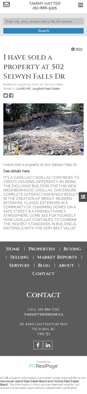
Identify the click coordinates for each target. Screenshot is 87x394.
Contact (43, 274)
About (66, 265)
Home (13, 249)
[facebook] (38, 346)
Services (19, 265)
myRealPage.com (44, 366)
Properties (41, 249)
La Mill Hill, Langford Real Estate (38, 88)
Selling (19, 257)
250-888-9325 (45, 8)
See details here (16, 171)
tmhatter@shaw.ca (43, 314)
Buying (72, 249)
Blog (44, 265)
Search (43, 31)
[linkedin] (49, 346)
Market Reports (57, 257)
